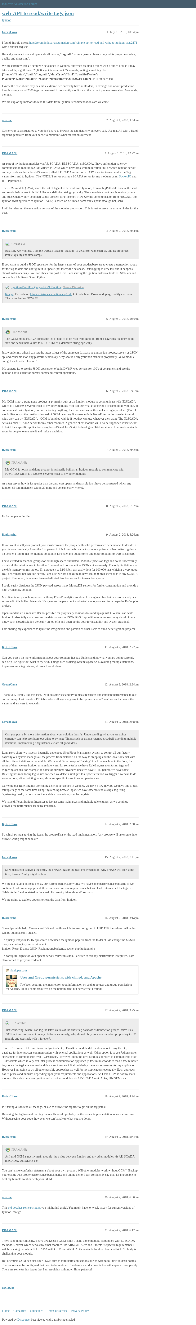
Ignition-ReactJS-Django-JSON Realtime (36, 287)
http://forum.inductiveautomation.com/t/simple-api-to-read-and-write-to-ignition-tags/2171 (83, 42)
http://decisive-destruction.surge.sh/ (51, 294)
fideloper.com (18, 970)
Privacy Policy (80, 1310)
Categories (19, 1310)
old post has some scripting (24, 1207)
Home (6, 1310)
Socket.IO (125, 176)
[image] (9, 294)
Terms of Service (57, 1310)
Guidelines (36, 1310)
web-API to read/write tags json (38, 13)
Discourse (23, 1319)
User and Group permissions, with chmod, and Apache (60, 977)
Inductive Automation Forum (19, 4)
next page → (10, 1287)
